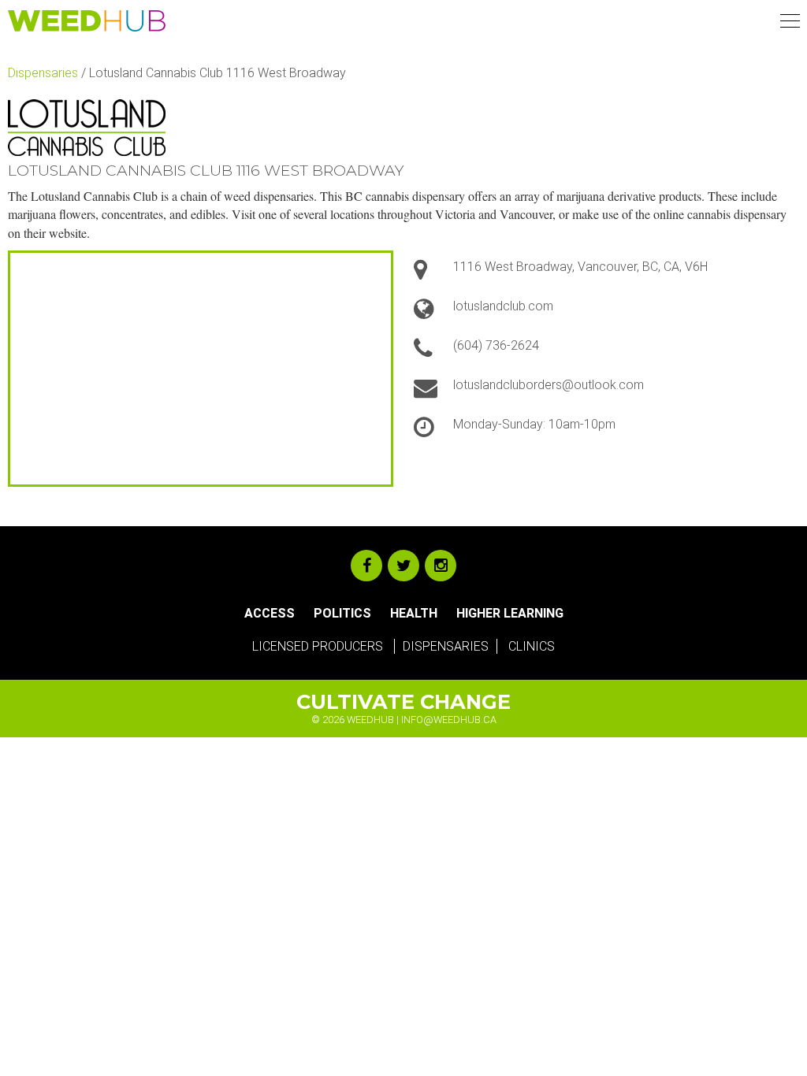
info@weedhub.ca (448, 719)
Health (413, 613)
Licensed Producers (317, 646)
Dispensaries (43, 72)
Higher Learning (509, 613)
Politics (342, 613)
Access (269, 613)
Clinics (531, 646)
